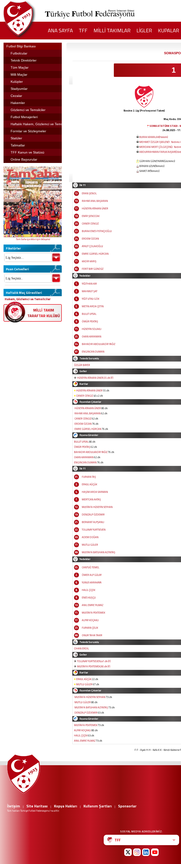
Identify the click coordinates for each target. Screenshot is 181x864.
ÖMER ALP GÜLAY (92, 575)
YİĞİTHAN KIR (89, 284)
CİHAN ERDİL (81, 648)
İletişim (13, 806)
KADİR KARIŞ (89, 261)
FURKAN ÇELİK (90, 628)
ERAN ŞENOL (89, 193)
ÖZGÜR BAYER (82, 365)
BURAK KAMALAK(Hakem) (153, 137)
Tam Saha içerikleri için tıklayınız (33, 239)
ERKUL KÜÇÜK (89, 484)
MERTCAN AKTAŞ (91, 499)
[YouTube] (155, 852)
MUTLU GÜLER (90, 545)
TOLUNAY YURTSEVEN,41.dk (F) (94, 661)
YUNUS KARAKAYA (92, 582)
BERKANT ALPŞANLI (93, 522)
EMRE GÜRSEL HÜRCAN (95, 254)
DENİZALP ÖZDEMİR (93, 514)
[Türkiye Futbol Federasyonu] (26, 18)
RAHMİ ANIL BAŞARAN (95, 201)
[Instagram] (137, 852)
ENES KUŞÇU (89, 597)
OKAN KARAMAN (91, 336)
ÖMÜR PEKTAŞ (90, 321)
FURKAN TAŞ (89, 477)
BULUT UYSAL (89, 314)
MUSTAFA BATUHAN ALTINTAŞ (98, 552)
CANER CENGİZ (90, 223)
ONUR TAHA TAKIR (92, 635)
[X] (128, 852)
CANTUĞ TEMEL (90, 567)
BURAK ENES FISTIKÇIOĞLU (97, 231)
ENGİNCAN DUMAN (93, 351)
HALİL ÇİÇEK (88, 590)
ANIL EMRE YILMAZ (92, 605)
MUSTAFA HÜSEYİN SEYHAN (97, 507)
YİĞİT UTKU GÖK (90, 299)
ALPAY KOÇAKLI (90, 620)
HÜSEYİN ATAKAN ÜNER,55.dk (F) (95, 378)
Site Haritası (37, 806)
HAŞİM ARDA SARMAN (95, 492)
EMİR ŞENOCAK (90, 216)
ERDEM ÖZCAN (90, 239)
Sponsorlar (127, 806)
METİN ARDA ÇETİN (93, 306)
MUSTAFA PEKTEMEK (93, 613)
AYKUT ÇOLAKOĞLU (92, 246)
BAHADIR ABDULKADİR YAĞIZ (98, 344)
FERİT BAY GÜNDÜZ (92, 269)
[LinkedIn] (146, 852)
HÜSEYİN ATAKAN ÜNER (95, 208)
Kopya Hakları (65, 806)
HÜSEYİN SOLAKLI (91, 329)
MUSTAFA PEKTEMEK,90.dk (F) (93, 666)
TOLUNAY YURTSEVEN (94, 530)
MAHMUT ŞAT (89, 291)
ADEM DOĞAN (90, 537)
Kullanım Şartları (97, 806)
